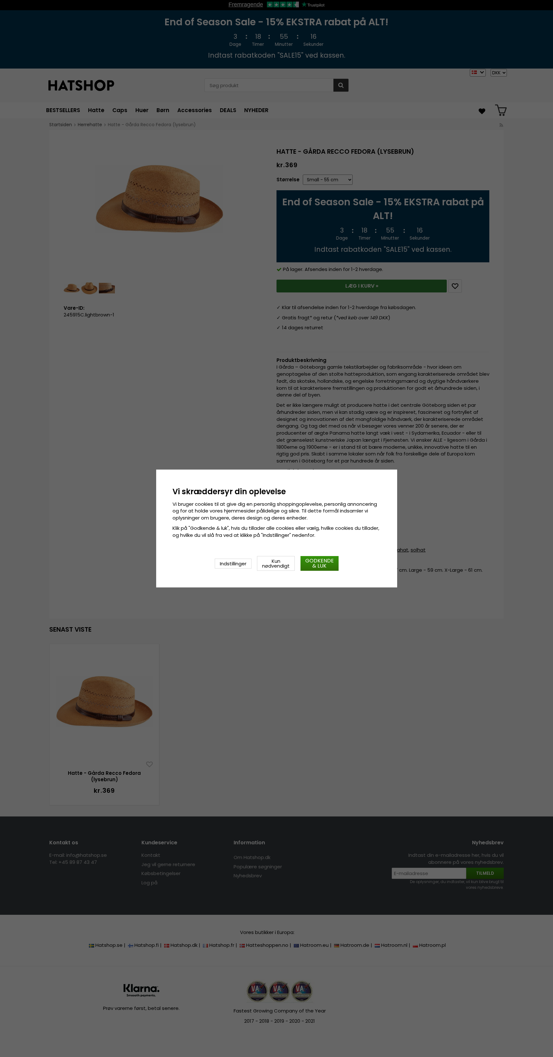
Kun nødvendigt (276, 563)
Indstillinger (233, 563)
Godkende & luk (319, 563)
